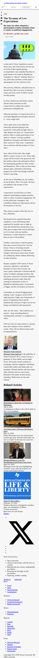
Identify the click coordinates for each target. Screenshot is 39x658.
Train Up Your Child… (12, 501)
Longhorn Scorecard (14, 602)
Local (9, 585)
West (9, 634)
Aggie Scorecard (13, 600)
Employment (12, 649)
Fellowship (11, 651)
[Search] (36, 7)
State (9, 588)
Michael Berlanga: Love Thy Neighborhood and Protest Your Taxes (17, 461)
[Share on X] (1, 15)
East (8, 624)
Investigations (12, 590)
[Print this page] (1, 24)
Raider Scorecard (13, 604)
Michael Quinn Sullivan (17, 34)
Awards (10, 644)
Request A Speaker (14, 647)
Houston (10, 626)
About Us (7, 579)
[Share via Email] (1, 21)
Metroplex (11, 628)
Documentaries (12, 612)
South (9, 632)
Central (10, 622)
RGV (9, 630)
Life (5, 14)
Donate (13, 7)
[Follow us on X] (21, 546)
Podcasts (10, 614)
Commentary (12, 592)
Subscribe (26, 7)
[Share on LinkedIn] (1, 18)
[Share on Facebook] (1, 12)
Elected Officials (13, 642)
